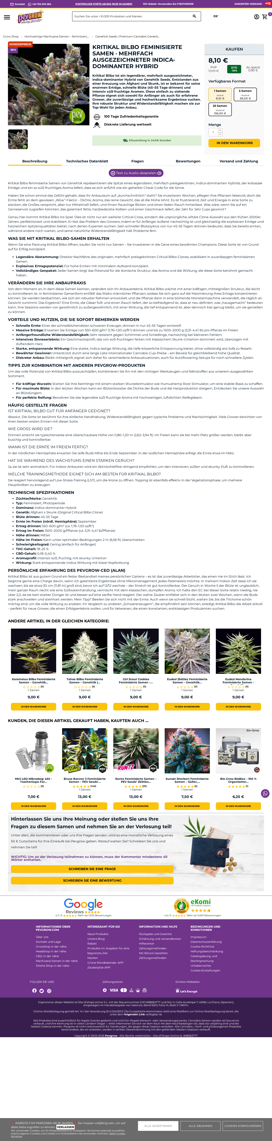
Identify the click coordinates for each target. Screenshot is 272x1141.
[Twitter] (42, 991)
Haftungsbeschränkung (207, 951)
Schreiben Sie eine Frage (92, 869)
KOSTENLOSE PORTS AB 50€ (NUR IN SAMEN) (103, 3)
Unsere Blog (96, 939)
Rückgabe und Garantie (155, 934)
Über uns (42, 937)
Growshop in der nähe (51, 946)
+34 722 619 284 (41, 4)
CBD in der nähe (47, 956)
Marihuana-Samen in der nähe (57, 961)
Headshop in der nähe (51, 951)
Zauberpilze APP (98, 967)
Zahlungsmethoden (152, 948)
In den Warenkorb (234, 143)
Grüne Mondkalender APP (105, 962)
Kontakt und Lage (48, 942)
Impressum (198, 937)
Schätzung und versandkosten (160, 939)
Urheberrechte (201, 965)
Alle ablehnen (200, 1125)
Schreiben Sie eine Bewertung (92, 880)
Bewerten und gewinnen (113, 73)
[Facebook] (34, 991)
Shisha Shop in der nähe (52, 965)
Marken (92, 958)
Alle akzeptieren (158, 1125)
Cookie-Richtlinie (202, 946)
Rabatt (92, 943)
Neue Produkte (97, 934)
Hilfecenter (146, 943)
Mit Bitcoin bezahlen (153, 953)
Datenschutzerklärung (206, 942)
